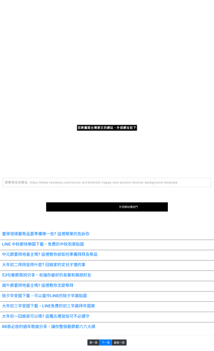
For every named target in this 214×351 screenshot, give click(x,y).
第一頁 (93, 342)
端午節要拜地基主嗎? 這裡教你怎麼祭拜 (37, 285)
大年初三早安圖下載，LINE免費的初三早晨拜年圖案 (48, 305)
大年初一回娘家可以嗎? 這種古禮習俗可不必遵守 (45, 316)
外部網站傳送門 (128, 207)
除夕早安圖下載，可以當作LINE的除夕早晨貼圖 (44, 295)
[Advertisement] (107, 65)
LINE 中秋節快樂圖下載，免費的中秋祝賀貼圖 (43, 244)
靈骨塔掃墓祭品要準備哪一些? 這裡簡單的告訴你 (45, 233)
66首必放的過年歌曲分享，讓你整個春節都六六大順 (48, 326)
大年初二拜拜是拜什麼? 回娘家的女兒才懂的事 (43, 264)
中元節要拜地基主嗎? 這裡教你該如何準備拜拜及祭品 (49, 254)
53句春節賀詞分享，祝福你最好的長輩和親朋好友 (46, 275)
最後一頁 (119, 342)
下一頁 (106, 342)
